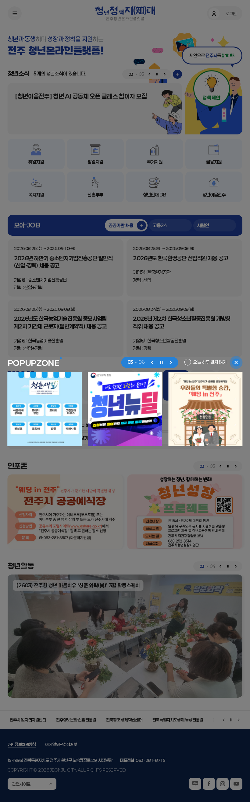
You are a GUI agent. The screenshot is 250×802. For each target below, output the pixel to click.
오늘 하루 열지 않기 (210, 362)
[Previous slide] (152, 362)
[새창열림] (125, 409)
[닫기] (236, 362)
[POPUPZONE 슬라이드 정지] (161, 362)
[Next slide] (170, 362)
